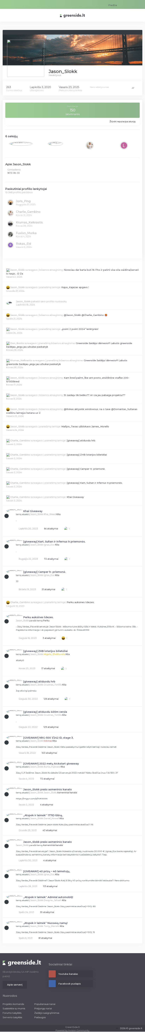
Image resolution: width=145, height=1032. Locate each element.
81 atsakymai (45, 938)
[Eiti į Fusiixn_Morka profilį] (10, 234)
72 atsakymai (51, 559)
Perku (46, 620)
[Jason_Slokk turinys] (133, 88)
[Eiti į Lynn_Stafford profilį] (124, 145)
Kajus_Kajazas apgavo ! (75, 287)
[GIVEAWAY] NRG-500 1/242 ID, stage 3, (48, 737)
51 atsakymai (48, 589)
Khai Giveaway (75, 497)
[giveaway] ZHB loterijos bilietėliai (87, 454)
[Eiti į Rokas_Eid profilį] (10, 245)
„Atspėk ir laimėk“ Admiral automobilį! (48, 897)
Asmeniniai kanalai (67, 792)
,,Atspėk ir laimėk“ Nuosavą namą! (45, 923)
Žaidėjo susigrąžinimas (46, 1012)
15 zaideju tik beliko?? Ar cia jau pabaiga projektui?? (94, 395)
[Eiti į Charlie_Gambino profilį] (90, 145)
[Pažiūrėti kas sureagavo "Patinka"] (66, 528)
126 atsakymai (51, 699)
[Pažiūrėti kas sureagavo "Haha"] (63, 637)
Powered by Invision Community (72, 1030)
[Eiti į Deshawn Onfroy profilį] (21, 144)
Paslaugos (40, 1017)
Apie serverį (14, 984)
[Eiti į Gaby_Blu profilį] (55, 144)
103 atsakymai (49, 753)
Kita (58, 514)
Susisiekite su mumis (14, 1008)
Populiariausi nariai (44, 1004)
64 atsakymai (51, 528)
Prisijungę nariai (43, 1008)
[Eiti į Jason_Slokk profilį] (9, 303)
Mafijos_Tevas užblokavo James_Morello (85, 426)
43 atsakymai (49, 830)
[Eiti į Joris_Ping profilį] (10, 202)
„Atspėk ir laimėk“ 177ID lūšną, (43, 815)
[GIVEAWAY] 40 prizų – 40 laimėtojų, (46, 871)
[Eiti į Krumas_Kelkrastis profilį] (10, 224)
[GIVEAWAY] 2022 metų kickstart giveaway (51, 763)
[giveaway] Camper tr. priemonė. (86, 468)
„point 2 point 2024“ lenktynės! (79, 329)
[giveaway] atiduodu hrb (81, 440)
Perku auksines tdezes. (80, 602)
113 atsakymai (50, 886)
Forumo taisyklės (12, 1012)
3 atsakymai (49, 638)
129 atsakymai (51, 727)
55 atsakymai (47, 912)
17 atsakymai (48, 668)
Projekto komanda (13, 1004)
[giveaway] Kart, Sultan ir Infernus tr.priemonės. (95, 482)
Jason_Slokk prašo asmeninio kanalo (47, 789)
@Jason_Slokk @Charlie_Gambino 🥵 (85, 315)
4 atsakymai (46, 804)
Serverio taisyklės (12, 1017)
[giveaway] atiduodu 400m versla (45, 711)
